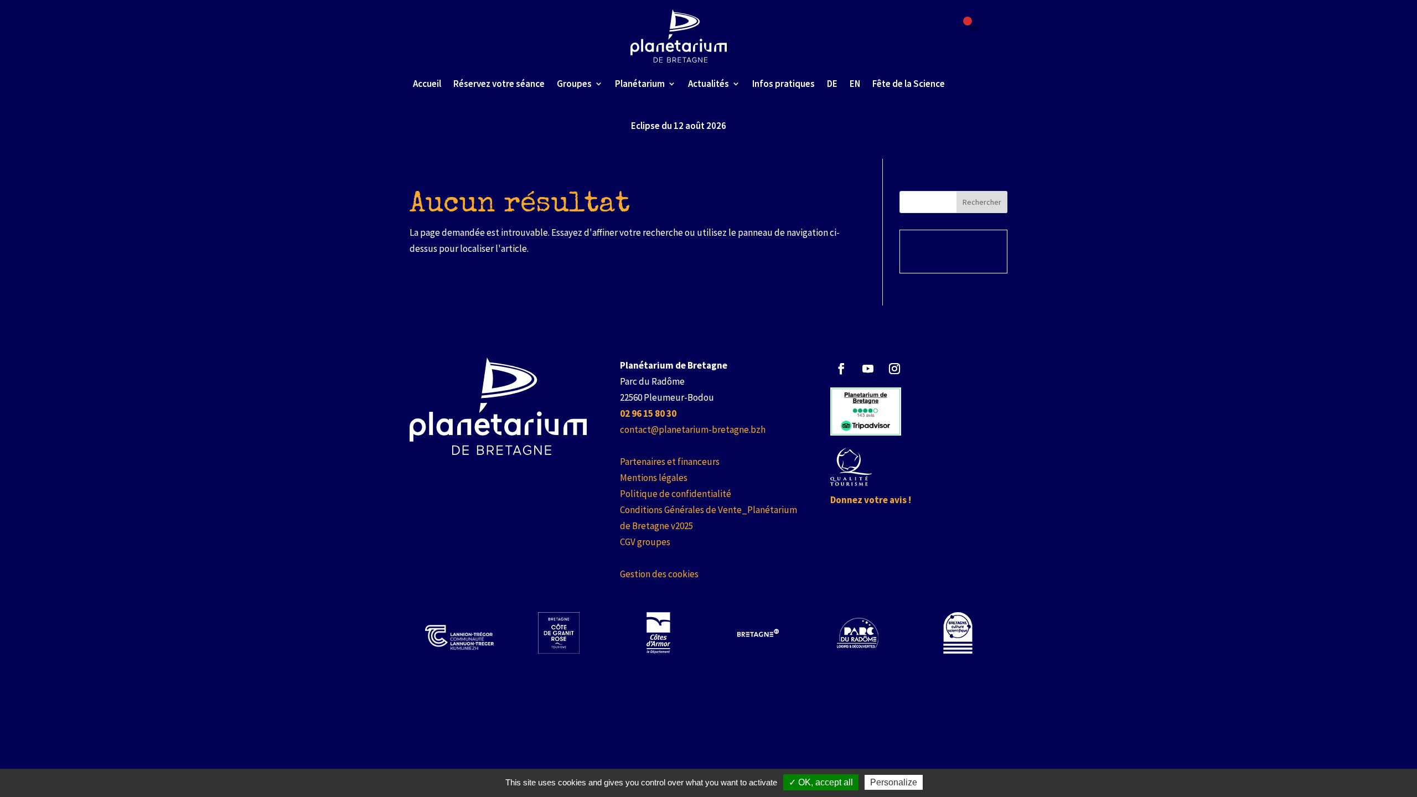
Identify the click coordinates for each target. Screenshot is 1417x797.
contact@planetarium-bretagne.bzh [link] (693, 429)
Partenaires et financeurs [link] (670, 462)
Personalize (893, 782)
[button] (841, 369)
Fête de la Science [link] (908, 83)
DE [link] (832, 83)
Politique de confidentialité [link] (675, 494)
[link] (678, 36)
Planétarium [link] (640, 83)
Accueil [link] (427, 83)
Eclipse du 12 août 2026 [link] (678, 126)
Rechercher (982, 202)
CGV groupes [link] (645, 542)
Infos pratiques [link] (783, 83)
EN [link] (855, 83)
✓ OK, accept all (821, 782)
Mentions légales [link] (653, 478)
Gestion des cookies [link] (659, 574)
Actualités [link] (708, 83)
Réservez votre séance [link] (499, 83)
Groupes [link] (574, 83)
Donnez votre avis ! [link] (870, 500)
